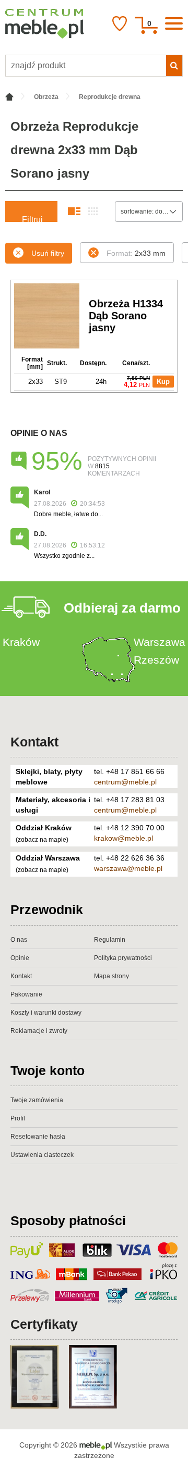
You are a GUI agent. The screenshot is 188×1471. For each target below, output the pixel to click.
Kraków (21, 642)
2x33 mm (136, 253)
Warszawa (159, 642)
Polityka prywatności (123, 958)
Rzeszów (156, 660)
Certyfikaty (44, 1324)
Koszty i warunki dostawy (45, 1012)
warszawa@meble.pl (128, 868)
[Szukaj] (174, 65)
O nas (18, 939)
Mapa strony (111, 976)
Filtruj (32, 218)
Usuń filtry (47, 253)
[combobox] (149, 211)
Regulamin (109, 939)
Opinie (19, 958)
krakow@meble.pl (123, 838)
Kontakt (34, 741)
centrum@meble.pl (125, 782)
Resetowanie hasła (37, 1136)
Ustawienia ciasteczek (42, 1154)
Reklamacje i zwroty (38, 1030)
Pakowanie (26, 994)
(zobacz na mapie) (42, 839)
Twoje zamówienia (36, 1100)
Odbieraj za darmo (122, 608)
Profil (17, 1118)
